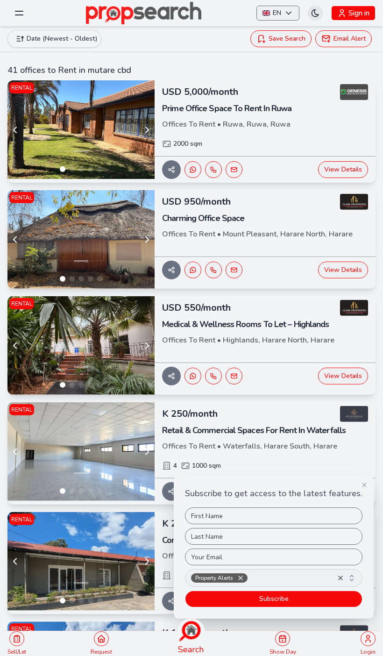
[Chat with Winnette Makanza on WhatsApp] (192, 270)
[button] (240, 578)
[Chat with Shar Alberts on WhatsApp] (192, 169)
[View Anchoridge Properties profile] (354, 414)
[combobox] (273, 578)
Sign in (358, 13)
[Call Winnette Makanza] (213, 270)
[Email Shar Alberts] (234, 169)
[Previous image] (15, 129)
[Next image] (147, 129)
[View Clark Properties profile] (354, 202)
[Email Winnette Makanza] (234, 270)
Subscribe (274, 598)
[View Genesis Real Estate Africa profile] (354, 92)
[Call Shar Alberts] (213, 169)
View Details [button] (343, 169)
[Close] (364, 485)
